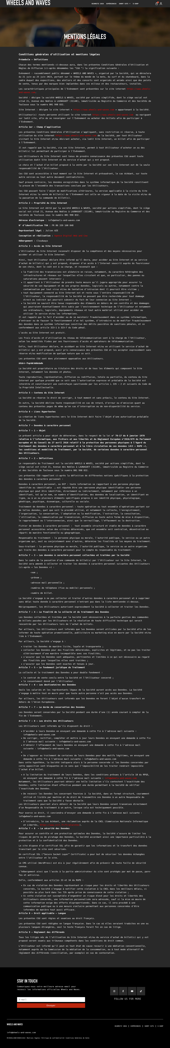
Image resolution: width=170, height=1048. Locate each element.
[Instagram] (114, 991)
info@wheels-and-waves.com (121, 778)
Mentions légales (33, 1038)
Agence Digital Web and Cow (70, 235)
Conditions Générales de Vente (77, 1038)
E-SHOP (135, 4)
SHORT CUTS (123, 4)
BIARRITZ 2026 (98, 4)
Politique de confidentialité (53, 1038)
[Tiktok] (141, 991)
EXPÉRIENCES (111, 4)
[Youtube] (132, 991)
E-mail (21, 996)
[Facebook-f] (123, 991)
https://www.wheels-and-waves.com (93, 109)
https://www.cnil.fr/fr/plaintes (59, 825)
